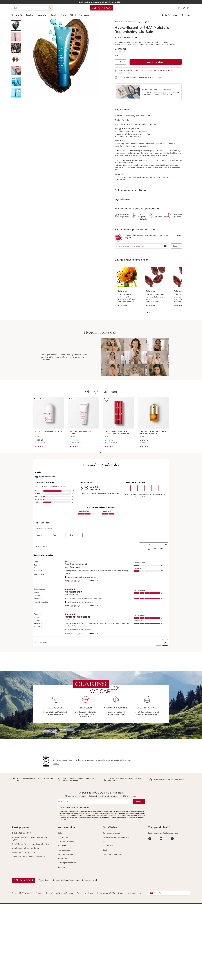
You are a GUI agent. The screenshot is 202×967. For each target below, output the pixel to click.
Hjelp (60, 833)
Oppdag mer (122, 305)
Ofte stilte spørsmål (66, 842)
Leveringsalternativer (67, 863)
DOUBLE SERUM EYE (21, 833)
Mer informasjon (168, 44)
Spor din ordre (64, 850)
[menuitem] (179, 8)
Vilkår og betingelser (79, 807)
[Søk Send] (50, 8)
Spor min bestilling (66, 854)
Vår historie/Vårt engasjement (116, 837)
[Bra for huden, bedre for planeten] (158, 208)
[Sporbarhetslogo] (118, 238)
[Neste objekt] (178, 286)
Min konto (62, 846)
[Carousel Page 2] (149, 312)
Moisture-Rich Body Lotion (23, 852)
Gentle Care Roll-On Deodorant (25, 848)
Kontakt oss (63, 837)
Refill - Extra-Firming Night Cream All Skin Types (30, 838)
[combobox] (169, 893)
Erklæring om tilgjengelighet (130, 893)
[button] (16, 25)
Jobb (105, 850)
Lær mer (56, 764)
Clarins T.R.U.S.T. (165, 235)
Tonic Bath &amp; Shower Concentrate (28, 857)
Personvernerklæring (86, 893)
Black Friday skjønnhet (112, 854)
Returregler (62, 858)
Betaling (61, 867)
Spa (104, 842)
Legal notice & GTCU (106, 893)
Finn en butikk (109, 846)
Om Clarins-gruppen (111, 833)
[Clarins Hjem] (101, 8)
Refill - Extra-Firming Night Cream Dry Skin (30, 844)
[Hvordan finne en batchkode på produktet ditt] (165, 246)
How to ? (152, 124)
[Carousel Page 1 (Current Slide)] (147, 312)
